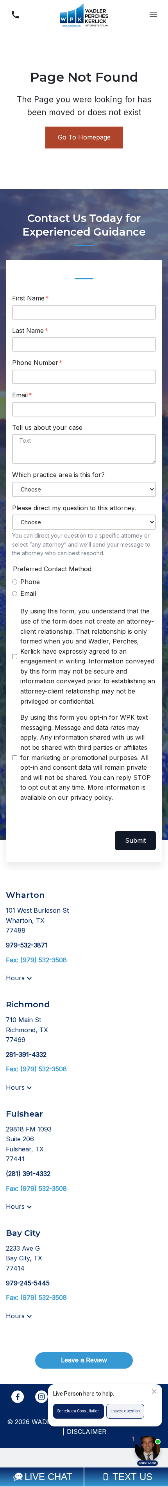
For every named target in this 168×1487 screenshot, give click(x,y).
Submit (135, 840)
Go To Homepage (84, 137)
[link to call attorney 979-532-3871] (15, 14)
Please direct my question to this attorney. (74, 508)
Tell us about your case (47, 427)
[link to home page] (84, 14)
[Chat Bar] (84, 1477)
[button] (153, 14)
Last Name (28, 330)
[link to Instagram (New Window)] (41, 1396)
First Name (28, 298)
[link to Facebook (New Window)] (17, 1396)
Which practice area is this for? (58, 475)
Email (20, 395)
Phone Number (35, 362)
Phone (30, 582)
